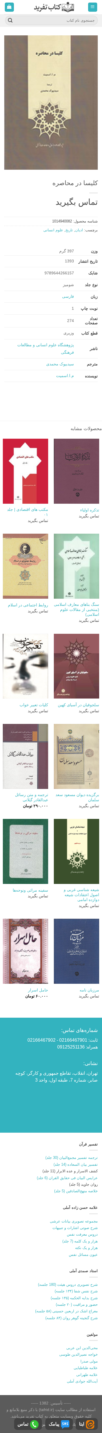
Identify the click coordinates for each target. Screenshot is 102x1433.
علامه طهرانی (87, 1375)
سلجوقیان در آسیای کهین (78, 705)
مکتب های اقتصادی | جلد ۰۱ (27, 512)
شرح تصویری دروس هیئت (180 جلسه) (68, 1284)
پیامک (54, 1424)
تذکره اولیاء (89, 510)
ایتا (81, 1424)
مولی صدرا (89, 1361)
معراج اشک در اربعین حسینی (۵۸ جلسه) (66, 1311)
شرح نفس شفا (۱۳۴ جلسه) (76, 1291)
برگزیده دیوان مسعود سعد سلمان (77, 797)
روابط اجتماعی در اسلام (28, 605)
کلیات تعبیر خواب (34, 705)
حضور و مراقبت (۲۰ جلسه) (77, 1304)
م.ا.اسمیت (65, 375)
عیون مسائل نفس (83, 1254)
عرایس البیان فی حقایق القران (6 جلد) (67, 1178)
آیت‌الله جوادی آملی (82, 1381)
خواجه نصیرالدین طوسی (78, 1354)
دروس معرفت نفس (82, 1234)
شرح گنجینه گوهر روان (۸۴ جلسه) (71, 1318)
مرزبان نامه (89, 990)
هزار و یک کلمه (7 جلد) (80, 1241)
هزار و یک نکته (86, 1248)
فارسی (68, 296)
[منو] (92, 7)
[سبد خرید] (9, 7)
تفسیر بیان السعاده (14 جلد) (76, 1164)
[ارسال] (10, 20)
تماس (23, 1424)
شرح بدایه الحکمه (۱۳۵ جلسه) (74, 1298)
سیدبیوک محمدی (60, 364)
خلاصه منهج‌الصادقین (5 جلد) (76, 1191)
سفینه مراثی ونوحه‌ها (30, 890)
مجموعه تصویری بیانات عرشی (74, 1221)
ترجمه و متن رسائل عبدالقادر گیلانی (31, 797)
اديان (79, 230)
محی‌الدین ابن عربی (82, 1348)
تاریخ (69, 230)
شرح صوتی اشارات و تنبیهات (75, 1228)
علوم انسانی (53, 230)
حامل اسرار (38, 990)
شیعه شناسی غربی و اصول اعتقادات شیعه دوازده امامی (81, 895)
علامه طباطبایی (86, 1368)
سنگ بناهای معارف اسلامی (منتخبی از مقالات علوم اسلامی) (76, 609)
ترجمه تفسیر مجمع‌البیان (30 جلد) (71, 1157)
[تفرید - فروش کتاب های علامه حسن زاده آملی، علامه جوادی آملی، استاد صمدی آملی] (54, 7)
